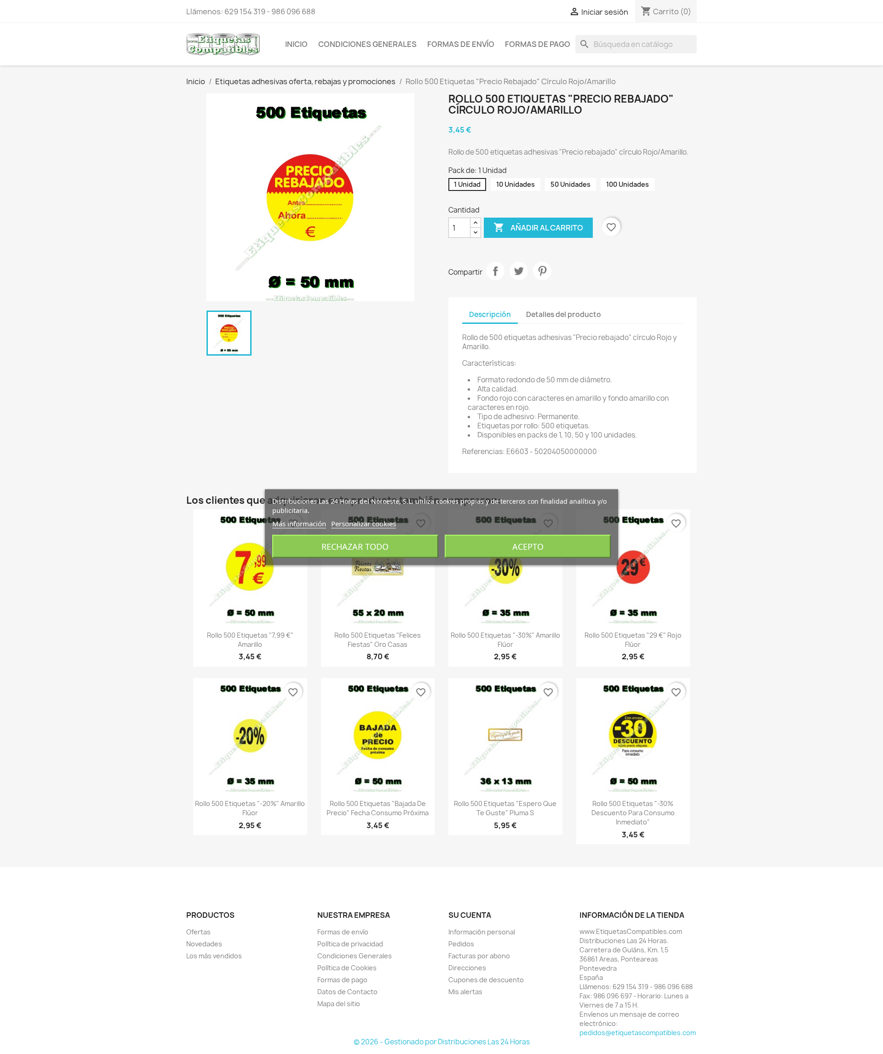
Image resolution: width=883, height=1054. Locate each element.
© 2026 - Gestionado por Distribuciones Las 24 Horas (442, 1042)
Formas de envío (460, 44)
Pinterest (542, 271)
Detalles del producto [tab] (563, 314)
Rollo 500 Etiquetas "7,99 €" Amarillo (250, 640)
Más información (299, 523)
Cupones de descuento (486, 979)
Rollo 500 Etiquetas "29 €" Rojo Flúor (633, 640)
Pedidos (461, 943)
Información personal (481, 931)
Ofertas (198, 931)
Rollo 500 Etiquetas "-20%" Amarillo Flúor (250, 808)
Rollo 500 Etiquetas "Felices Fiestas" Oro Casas (377, 640)
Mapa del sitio (338, 1003)
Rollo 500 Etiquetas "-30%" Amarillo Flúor (505, 640)
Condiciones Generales (367, 44)
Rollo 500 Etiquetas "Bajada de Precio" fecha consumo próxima (378, 808)
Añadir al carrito (538, 227)
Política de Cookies (347, 967)
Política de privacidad (350, 943)
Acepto (528, 546)
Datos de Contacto (347, 991)
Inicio (296, 44)
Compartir (495, 271)
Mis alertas (465, 991)
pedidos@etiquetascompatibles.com (637, 1032)
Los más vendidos (214, 955)
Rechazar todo (355, 546)
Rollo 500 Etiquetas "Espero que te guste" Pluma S (505, 808)
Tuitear (519, 271)
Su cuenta (469, 915)
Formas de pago (537, 44)
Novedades (204, 943)
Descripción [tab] (490, 314)
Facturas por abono (479, 955)
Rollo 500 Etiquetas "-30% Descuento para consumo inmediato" (633, 812)
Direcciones (467, 967)
